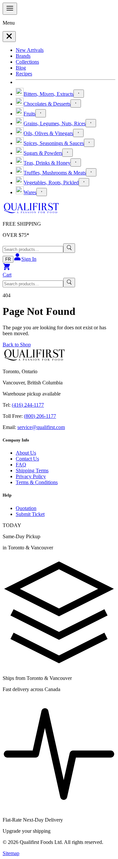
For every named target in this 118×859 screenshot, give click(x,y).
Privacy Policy (31, 476)
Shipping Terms (32, 470)
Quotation (26, 508)
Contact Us (27, 458)
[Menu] (10, 9)
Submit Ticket (30, 514)
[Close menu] (9, 36)
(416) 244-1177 (28, 405)
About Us (26, 453)
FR (8, 259)
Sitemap (11, 853)
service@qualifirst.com (41, 427)
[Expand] (78, 94)
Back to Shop (17, 344)
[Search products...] (69, 248)
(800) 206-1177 (40, 416)
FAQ (21, 464)
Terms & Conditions (37, 482)
